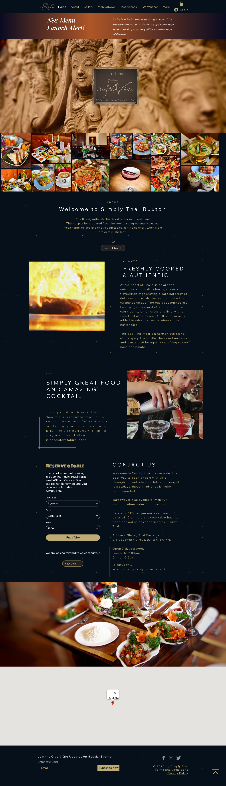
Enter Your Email (48, 761)
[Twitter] (179, 758)
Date (48, 510)
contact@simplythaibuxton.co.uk (144, 569)
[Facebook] (164, 758)
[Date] (97, 516)
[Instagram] (171, 758)
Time (48, 522)
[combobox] (73, 503)
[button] (181, 4)
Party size (51, 497)
